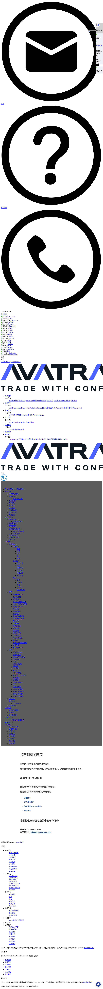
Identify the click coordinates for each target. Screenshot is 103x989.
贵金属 (15, 546)
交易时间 (22, 422)
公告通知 (44, 439)
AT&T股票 (16, 611)
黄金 (18, 549)
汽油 (18, 585)
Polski (9, 342)
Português (12, 353)
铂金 (18, 553)
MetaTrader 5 (22, 408)
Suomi (9, 345)
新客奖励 (36, 401)
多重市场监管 (14, 401)
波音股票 (16, 614)
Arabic (9, 340)
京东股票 (16, 621)
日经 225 (16, 661)
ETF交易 (26, 415)
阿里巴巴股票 (18, 594)
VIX (14, 684)
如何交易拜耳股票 (19, 602)
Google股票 (17, 597)
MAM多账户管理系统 (16, 429)
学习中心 (8, 432)
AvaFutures (40, 415)
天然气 (19, 587)
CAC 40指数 (17, 664)
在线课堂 (74, 401)
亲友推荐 (43, 401)
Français (10, 324)
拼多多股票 (17, 626)
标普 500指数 (17, 652)
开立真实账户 (5, 362)
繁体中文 (12, 326)
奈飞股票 (16, 640)
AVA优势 (8, 396)
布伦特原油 (21, 590)
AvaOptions (38, 408)
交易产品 (8, 410)
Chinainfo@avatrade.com (40, 832)
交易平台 (8, 403)
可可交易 (20, 575)
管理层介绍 (22, 439)
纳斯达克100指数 (19, 657)
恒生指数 (16, 668)
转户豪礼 (50, 401)
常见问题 (57, 439)
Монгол (11, 349)
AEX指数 (16, 678)
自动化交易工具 (47, 408)
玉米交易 (20, 563)
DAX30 (15, 666)
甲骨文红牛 (66, 401)
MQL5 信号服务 (18, 531)
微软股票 (16, 645)
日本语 (10, 330)
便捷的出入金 (18, 499)
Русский (11, 338)
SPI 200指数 (17, 673)
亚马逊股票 (17, 599)
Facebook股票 (17, 638)
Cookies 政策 (19, 842)
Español (10, 332)
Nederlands (13, 355)
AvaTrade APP (58, 408)
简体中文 (12, 316)
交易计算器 (30, 422)
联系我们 (50, 439)
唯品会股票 (17, 633)
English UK (14, 320)
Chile (8, 351)
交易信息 (8, 417)
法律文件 (37, 439)
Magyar (10, 344)
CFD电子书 (17, 703)
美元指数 (16, 680)
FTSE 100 (16, 659)
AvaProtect (29, 401)
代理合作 (8, 425)
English (10, 318)
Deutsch (10, 336)
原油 (18, 580)
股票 (17, 415)
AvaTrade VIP (13, 439)
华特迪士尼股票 (18, 619)
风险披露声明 (89, 948)
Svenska (10, 322)
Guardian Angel (18, 521)
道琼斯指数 (17, 655)
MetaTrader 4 (13, 408)
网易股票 (16, 628)
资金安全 (22, 401)
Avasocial (78, 408)
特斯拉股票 (17, 635)
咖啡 (18, 566)
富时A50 (16, 670)
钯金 (18, 558)
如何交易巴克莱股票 (20, 604)
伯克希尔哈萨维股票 (20, 643)
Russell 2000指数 (18, 691)
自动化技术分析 (69, 408)
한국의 (9, 335)
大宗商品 (12, 415)
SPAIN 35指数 (18, 689)
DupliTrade (16, 533)
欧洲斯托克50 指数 (19, 675)
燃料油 (19, 582)
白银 (18, 551)
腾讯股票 (16, 631)
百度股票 (16, 623)
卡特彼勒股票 (18, 647)
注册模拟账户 (16, 362)
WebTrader (30, 408)
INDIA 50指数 (18, 694)
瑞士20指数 (17, 687)
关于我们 (8, 434)
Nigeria (10, 347)
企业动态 (64, 439)
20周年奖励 (58, 401)
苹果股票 (16, 609)
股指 (21, 415)
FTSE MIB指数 (18, 696)
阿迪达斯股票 (18, 606)
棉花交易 (20, 568)
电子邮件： (25, 832)
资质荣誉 (30, 439)
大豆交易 (20, 573)
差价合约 (32, 415)
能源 (14, 578)
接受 (3, 846)
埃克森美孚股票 (18, 616)
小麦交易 (20, 570)
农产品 (15, 561)
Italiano (10, 328)
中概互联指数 (18, 682)
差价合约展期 (14, 422)
